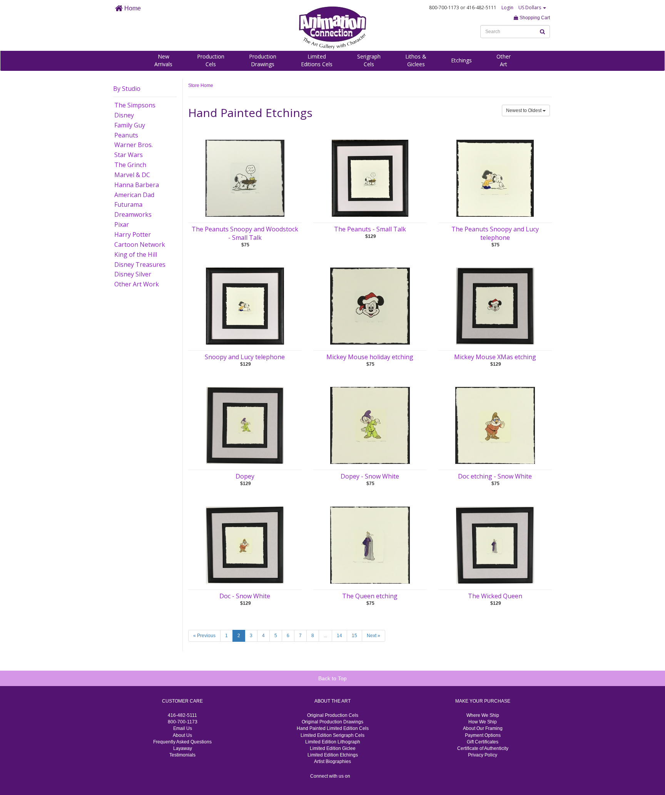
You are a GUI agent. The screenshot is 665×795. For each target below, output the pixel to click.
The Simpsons (134, 105)
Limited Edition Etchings (332, 755)
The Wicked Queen (495, 596)
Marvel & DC (132, 175)
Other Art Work (136, 284)
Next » (373, 635)
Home (132, 8)
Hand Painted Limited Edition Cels (333, 728)
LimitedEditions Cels (316, 60)
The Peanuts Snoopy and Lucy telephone (495, 233)
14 (339, 635)
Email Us (182, 728)
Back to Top (332, 678)
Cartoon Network (139, 244)
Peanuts (126, 135)
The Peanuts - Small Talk (370, 229)
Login (507, 7)
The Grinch (130, 165)
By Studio (126, 88)
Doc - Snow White (244, 596)
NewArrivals (163, 60)
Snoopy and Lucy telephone (245, 357)
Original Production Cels (332, 715)
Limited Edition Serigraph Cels (332, 735)
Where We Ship (482, 715)
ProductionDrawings (262, 60)
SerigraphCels (369, 60)
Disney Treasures (139, 264)
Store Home (200, 85)
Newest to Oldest (524, 110)
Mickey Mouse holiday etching (369, 357)
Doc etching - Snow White (495, 476)
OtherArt (503, 60)
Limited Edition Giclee (333, 748)
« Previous (204, 635)
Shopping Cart (534, 17)
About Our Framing (483, 728)
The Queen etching (370, 596)
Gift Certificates (482, 742)
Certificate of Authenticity (482, 748)
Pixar (121, 224)
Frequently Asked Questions (182, 742)
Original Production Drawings (332, 722)
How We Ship (482, 722)
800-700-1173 (182, 722)
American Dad (134, 195)
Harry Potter (132, 234)
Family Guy (129, 125)
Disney (124, 115)
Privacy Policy (482, 755)
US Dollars (530, 7)
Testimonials (182, 755)
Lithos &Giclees (415, 60)
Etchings (461, 60)
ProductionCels (210, 60)
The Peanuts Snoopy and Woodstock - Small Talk (245, 233)
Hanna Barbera (136, 185)
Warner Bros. (133, 145)
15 (354, 635)
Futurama (128, 204)
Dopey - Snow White (370, 476)
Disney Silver (132, 274)
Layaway (182, 748)
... (325, 635)
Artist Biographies (332, 761)
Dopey (245, 476)
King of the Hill (135, 254)
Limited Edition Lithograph (332, 742)
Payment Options (483, 735)
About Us (182, 735)
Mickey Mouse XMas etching (495, 357)
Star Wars (128, 155)
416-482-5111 (182, 715)
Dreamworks (133, 214)
